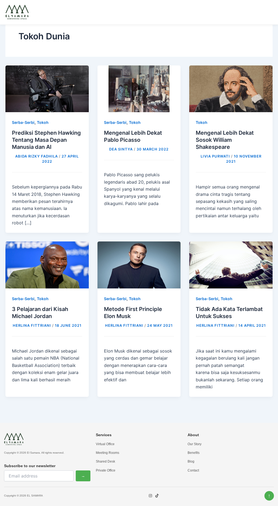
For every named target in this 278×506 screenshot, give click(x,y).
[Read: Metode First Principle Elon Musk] (139, 264)
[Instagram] (150, 496)
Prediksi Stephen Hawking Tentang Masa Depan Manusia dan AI (46, 140)
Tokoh (43, 122)
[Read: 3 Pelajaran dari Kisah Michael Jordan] (47, 264)
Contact (193, 470)
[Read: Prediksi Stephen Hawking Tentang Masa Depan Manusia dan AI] (47, 88)
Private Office (105, 470)
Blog (191, 461)
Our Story (194, 444)
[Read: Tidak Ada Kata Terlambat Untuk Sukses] (231, 264)
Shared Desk (105, 461)
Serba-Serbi (23, 122)
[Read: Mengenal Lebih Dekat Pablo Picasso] (139, 88)
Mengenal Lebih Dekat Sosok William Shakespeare (225, 140)
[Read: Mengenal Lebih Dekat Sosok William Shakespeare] (231, 88)
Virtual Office (105, 444)
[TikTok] (157, 496)
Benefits (194, 453)
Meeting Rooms (107, 453)
